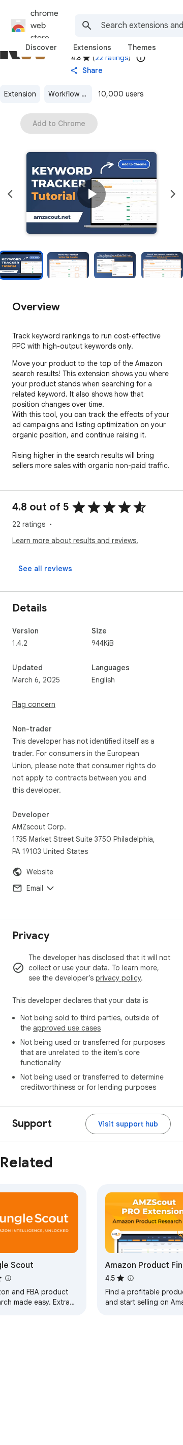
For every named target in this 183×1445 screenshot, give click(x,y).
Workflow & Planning (70, 94)
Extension (20, 94)
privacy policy (118, 978)
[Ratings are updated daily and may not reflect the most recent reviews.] (141, 57)
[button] (91, 194)
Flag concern (33, 704)
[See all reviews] (45, 568)
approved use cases (67, 1028)
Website (39, 871)
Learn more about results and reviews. (75, 540)
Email (34, 888)
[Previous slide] (10, 194)
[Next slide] (173, 194)
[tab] (41, 47)
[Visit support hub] (128, 1124)
